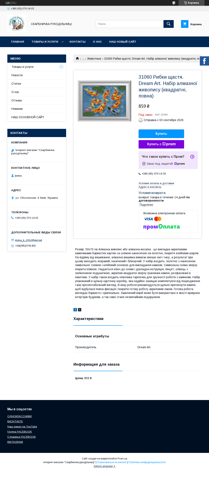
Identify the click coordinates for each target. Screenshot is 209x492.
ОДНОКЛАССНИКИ (19, 416)
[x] (79, 310)
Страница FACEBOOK (21, 436)
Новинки (17, 108)
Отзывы (16, 100)
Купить (161, 133)
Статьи (16, 83)
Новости (17, 75)
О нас (97, 41)
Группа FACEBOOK (19, 431)
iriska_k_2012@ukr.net (28, 239)
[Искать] (168, 24)
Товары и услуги (44, 41)
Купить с (154, 144)
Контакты (78, 41)
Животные (94, 58)
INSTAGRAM (15, 441)
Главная (17, 41)
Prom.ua (122, 458)
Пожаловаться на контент (112, 462)
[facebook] (75, 310)
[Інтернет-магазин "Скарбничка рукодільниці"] (16, 31)
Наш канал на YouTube (22, 426)
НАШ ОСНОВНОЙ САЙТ (27, 117)
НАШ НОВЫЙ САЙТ (122, 41)
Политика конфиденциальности (147, 462)
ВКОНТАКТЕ (15, 421)
